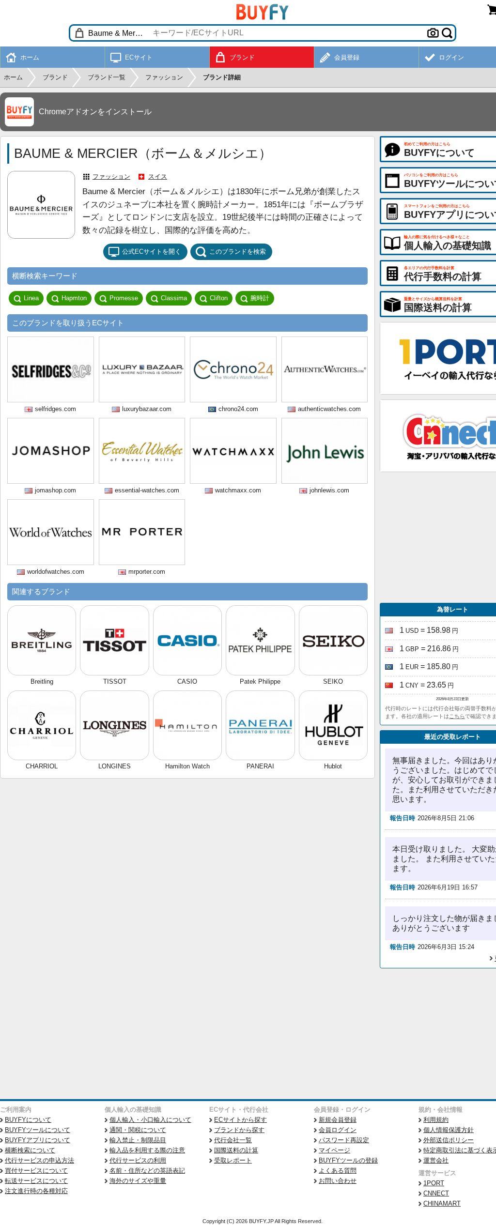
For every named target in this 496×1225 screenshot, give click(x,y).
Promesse (123, 298)
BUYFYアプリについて (37, 1140)
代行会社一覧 (233, 1140)
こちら (457, 716)
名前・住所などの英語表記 (147, 1170)
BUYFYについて (28, 1119)
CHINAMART (442, 1203)
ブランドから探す (239, 1129)
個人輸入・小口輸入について (150, 1119)
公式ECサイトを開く (151, 251)
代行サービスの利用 (137, 1160)
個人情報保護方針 (448, 1129)
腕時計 (259, 298)
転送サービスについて (36, 1180)
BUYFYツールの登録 (348, 1160)
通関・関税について (137, 1129)
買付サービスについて (36, 1170)
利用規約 (436, 1119)
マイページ (334, 1150)
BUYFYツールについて (37, 1129)
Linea (31, 298)
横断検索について (30, 1150)
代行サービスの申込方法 (39, 1160)
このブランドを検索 (237, 251)
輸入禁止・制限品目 (137, 1140)
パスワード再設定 (344, 1140)
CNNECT (436, 1193)
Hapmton (74, 298)
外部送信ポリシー (448, 1140)
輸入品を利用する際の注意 (147, 1150)
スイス (157, 176)
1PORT (433, 1183)
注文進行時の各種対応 (36, 1190)
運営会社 (436, 1160)
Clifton (219, 298)
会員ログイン (337, 1129)
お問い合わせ (337, 1180)
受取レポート (233, 1160)
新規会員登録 (337, 1119)
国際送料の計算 (236, 1150)
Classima (174, 298)
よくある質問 (337, 1170)
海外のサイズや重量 (137, 1180)
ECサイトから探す (240, 1119)
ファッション (111, 176)
